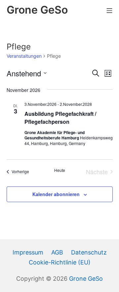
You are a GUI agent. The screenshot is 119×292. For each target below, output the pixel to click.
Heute (59, 170)
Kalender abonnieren (56, 194)
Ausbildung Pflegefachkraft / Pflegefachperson (60, 117)
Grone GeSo (86, 278)
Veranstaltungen (24, 56)
